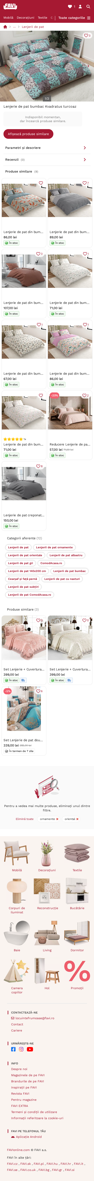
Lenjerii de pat (33, 27)
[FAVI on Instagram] (21, 1049)
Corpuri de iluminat (17, 910)
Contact (17, 1024)
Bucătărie (77, 908)
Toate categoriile (71, 18)
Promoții (77, 988)
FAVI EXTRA (19, 1106)
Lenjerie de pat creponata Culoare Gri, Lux (36, 515)
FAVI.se (13, 1170)
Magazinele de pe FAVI (28, 1075)
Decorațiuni (25, 17)
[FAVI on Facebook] (13, 1049)
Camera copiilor (17, 990)
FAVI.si (70, 1170)
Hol (47, 988)
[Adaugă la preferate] (40, 183)
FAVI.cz (13, 1163)
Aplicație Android (29, 1136)
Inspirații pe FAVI (24, 1087)
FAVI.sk (26, 1163)
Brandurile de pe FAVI (27, 1081)
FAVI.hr (66, 1163)
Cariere (16, 1030)
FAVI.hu (53, 1163)
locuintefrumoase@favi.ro (35, 1018)
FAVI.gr (57, 1170)
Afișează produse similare (28, 134)
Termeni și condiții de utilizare (34, 1112)
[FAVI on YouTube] (30, 1049)
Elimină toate (25, 819)
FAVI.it (79, 1163)
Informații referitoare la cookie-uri (37, 1118)
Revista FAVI (20, 1093)
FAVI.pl (39, 1163)
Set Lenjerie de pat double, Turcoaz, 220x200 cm (41, 740)
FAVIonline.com (18, 1150)
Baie (17, 950)
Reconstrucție (47, 908)
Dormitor (77, 950)
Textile (42, 17)
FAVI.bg (44, 1170)
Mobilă (8, 17)
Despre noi (19, 1069)
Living (47, 950)
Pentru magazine (24, 1099)
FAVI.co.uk (28, 1170)
